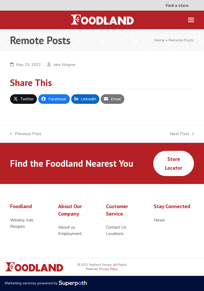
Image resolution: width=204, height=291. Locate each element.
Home (159, 40)
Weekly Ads (21, 220)
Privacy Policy (107, 269)
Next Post (179, 134)
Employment (70, 234)
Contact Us (116, 227)
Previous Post (25, 134)
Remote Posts (181, 40)
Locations (115, 234)
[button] (191, 20)
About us (66, 227)
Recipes (17, 226)
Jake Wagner (64, 64)
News (159, 220)
